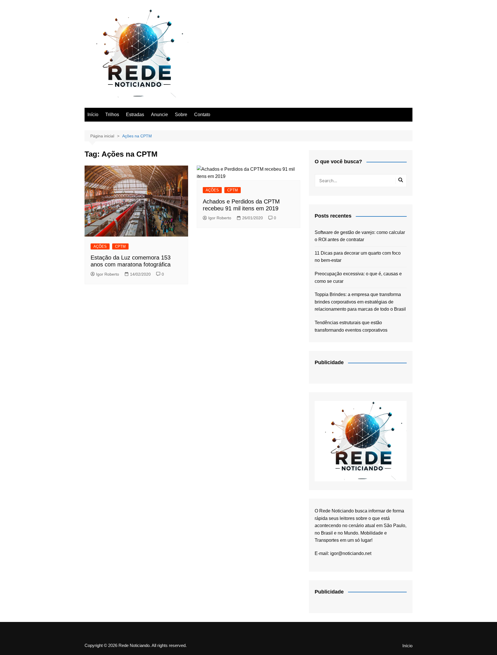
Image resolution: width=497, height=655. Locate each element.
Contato (202, 114)
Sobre (181, 114)
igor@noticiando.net (350, 553)
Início (92, 114)
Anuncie (159, 114)
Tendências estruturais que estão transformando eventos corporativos (351, 326)
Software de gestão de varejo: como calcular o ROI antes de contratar (360, 236)
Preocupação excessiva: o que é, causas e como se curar (358, 277)
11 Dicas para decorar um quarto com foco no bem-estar (358, 257)
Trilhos (112, 114)
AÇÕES (100, 246)
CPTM (120, 246)
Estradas (135, 114)
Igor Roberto (107, 274)
